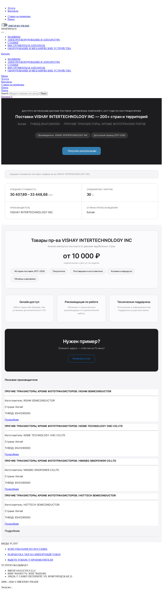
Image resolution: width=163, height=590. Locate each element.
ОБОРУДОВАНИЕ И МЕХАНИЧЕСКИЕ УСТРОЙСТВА (39, 48)
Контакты (13, 11)
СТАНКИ (13, 42)
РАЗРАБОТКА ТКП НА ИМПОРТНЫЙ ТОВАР (34, 554)
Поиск (11, 19)
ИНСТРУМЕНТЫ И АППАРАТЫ (26, 45)
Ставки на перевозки (19, 16)
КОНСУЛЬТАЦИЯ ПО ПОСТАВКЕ (27, 549)
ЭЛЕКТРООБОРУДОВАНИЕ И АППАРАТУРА (34, 39)
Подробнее (12, 419)
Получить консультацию (81, 150)
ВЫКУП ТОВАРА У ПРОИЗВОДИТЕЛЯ (30, 559)
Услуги (11, 8)
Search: (5, 93)
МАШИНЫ (14, 37)
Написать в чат (81, 358)
